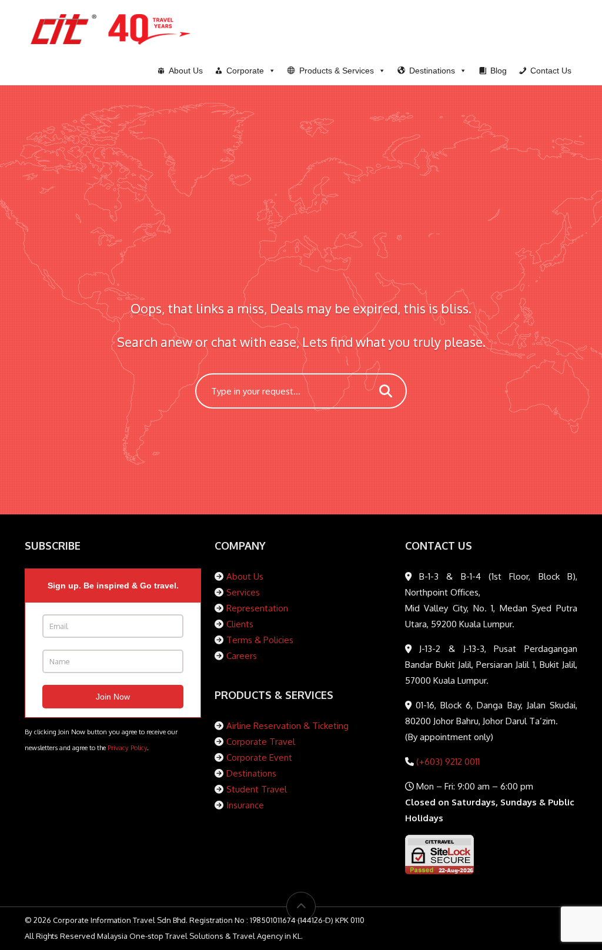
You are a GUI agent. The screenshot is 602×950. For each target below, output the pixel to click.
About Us (244, 576)
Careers (241, 655)
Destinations (251, 773)
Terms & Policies (259, 639)
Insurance (245, 805)
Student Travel (256, 789)
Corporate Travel (260, 741)
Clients (239, 624)
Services (243, 592)
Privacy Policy (127, 747)
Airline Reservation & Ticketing (287, 725)
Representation (257, 608)
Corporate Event (259, 757)
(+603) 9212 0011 (447, 761)
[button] (337, 70)
